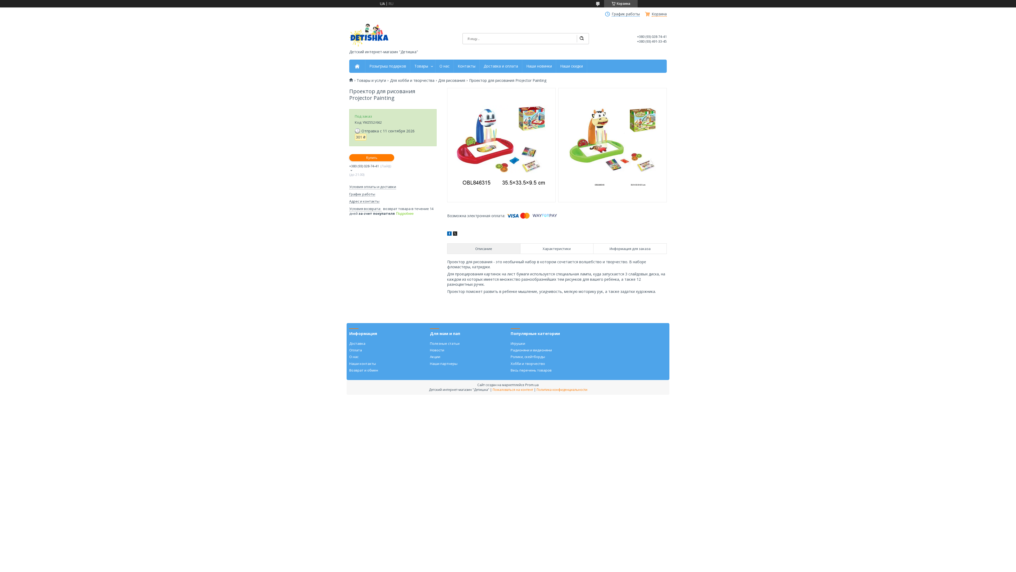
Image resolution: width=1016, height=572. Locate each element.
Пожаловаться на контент (513, 389)
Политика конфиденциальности (562, 389)
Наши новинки (539, 66)
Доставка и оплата (501, 66)
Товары (421, 66)
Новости (437, 350)
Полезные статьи (445, 343)
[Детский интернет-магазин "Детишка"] (369, 35)
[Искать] (581, 38)
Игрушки (518, 343)
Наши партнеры (443, 363)
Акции (435, 356)
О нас (444, 66)
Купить (371, 158)
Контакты (466, 66)
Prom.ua (532, 384)
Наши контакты (362, 363)
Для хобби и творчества (412, 80)
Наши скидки (571, 66)
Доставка (357, 343)
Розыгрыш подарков (387, 66)
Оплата (355, 350)
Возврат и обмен (363, 370)
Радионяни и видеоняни (531, 350)
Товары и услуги (371, 80)
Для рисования (451, 80)
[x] (455, 234)
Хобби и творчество (528, 363)
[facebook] (449, 234)
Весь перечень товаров (531, 370)
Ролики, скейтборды (528, 356)
